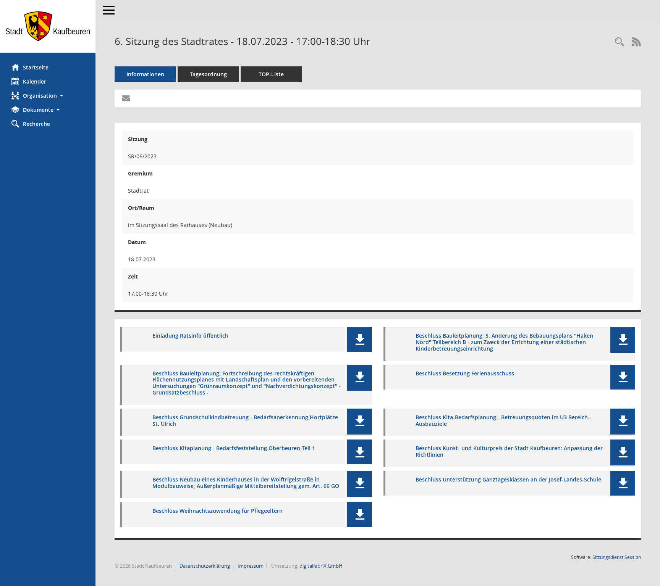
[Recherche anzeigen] (619, 42)
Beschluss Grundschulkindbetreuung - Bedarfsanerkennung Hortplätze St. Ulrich (245, 420)
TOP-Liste (271, 74)
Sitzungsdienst (616, 557)
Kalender (34, 81)
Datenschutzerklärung (204, 565)
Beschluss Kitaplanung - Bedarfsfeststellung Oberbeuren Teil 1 (233, 448)
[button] (47, 96)
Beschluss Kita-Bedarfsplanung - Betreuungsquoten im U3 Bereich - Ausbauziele (503, 420)
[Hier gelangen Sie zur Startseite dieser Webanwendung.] (48, 26)
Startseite (36, 67)
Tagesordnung (208, 74)
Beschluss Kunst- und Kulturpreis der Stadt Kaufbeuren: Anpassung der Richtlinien (509, 451)
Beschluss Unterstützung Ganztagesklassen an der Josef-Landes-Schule (508, 479)
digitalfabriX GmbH (321, 565)
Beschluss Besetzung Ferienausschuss (465, 373)
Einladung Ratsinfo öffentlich (190, 335)
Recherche (36, 123)
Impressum (250, 565)
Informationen (145, 74)
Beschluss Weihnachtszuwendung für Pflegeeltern (217, 510)
